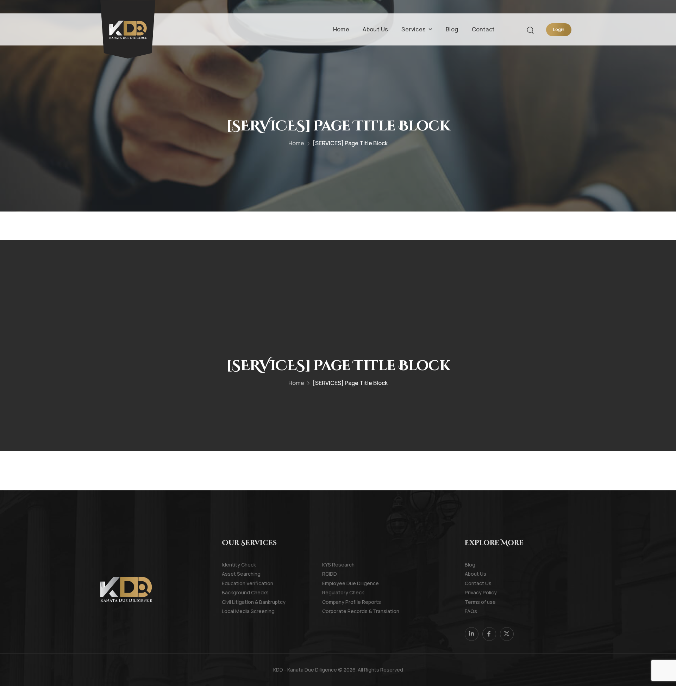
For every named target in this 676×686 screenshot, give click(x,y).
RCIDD (329, 573)
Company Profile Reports (332, 602)
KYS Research (332, 564)
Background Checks (231, 592)
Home (341, 29)
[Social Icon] (471, 634)
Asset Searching (231, 573)
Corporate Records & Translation (332, 611)
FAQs (471, 611)
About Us (375, 29)
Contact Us (474, 583)
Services (413, 29)
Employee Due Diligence (332, 583)
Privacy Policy (474, 592)
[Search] (531, 29)
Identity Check (231, 564)
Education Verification (231, 583)
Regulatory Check (332, 592)
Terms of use (474, 602)
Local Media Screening (231, 611)
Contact (483, 29)
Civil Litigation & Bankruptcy (231, 602)
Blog (452, 29)
